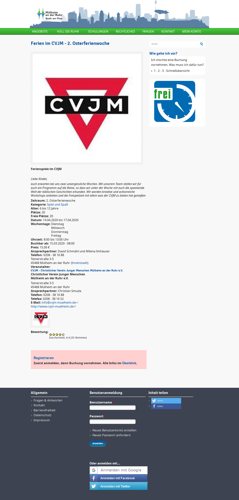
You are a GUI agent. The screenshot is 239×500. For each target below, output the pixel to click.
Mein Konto (191, 31)
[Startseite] (89, 14)
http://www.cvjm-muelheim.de (52, 306)
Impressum (42, 420)
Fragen (148, 31)
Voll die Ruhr (68, 31)
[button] (166, 400)
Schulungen (98, 31)
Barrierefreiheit (44, 410)
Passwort (98, 416)
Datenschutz (43, 415)
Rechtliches (125, 31)
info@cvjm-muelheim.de (59, 302)
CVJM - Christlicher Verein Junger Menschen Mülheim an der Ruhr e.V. (77, 270)
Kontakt (168, 31)
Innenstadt (79, 263)
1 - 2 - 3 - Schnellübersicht (172, 71)
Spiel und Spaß (57, 204)
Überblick (129, 363)
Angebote (40, 31)
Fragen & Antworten (48, 400)
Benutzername (102, 402)
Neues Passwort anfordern (111, 435)
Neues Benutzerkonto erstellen (114, 430)
